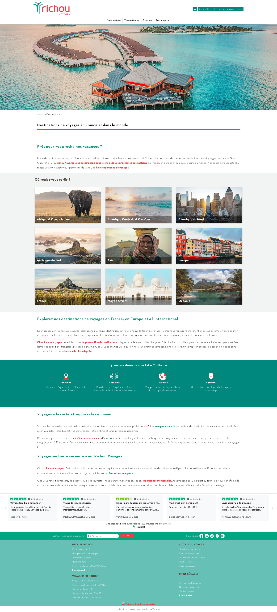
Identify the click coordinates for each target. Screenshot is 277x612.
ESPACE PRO (185, 596)
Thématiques (131, 20)
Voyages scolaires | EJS (82, 589)
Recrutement (78, 570)
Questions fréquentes (189, 587)
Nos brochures (186, 562)
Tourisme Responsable (189, 554)
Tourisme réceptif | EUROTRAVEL (87, 598)
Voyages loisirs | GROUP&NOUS (86, 581)
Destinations (113, 20)
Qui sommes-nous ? (81, 549)
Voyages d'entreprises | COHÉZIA (87, 593)
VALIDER (127, 536)
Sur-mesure (162, 20)
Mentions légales (186, 591)
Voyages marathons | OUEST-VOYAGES (89, 585)
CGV (181, 579)
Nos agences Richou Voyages (85, 554)
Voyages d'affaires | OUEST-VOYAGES (89, 566)
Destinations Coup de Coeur (192, 558)
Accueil (40, 115)
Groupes (147, 20)
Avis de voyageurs (187, 566)
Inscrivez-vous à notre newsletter (68, 536)
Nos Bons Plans (79, 562)
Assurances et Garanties (190, 583)
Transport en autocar (81, 558)
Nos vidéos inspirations (189, 549)
